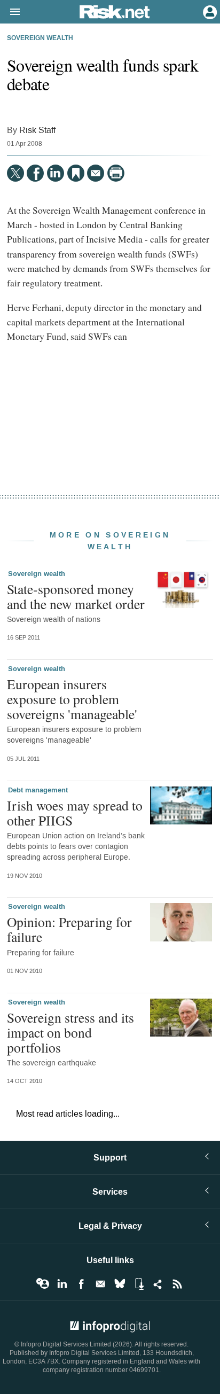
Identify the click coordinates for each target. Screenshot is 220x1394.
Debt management (38, 790)
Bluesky (119, 1284)
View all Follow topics (42, 1284)
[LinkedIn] (55, 173)
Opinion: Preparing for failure (69, 929)
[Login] (208, 11)
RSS (177, 1284)
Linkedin (62, 1284)
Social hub (158, 1284)
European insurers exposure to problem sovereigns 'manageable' (72, 698)
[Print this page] (115, 173)
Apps (138, 1284)
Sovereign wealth (40, 38)
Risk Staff (37, 130)
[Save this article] (75, 173)
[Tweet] (15, 173)
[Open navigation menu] (10, 12)
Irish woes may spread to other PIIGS (75, 813)
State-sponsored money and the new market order (76, 596)
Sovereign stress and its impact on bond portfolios (70, 1032)
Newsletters (100, 1284)
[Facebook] (35, 173)
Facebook (81, 1284)
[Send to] (95, 173)
